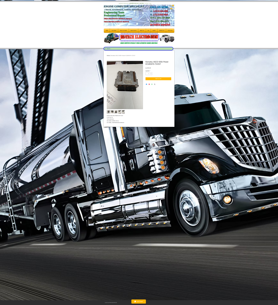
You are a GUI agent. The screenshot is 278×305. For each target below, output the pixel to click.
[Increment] (151, 73)
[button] (172, 5)
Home (108, 55)
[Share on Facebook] (146, 84)
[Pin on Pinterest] (149, 84)
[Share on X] (155, 84)
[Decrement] (147, 73)
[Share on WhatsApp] (152, 84)
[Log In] (170, 8)
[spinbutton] (149, 73)
